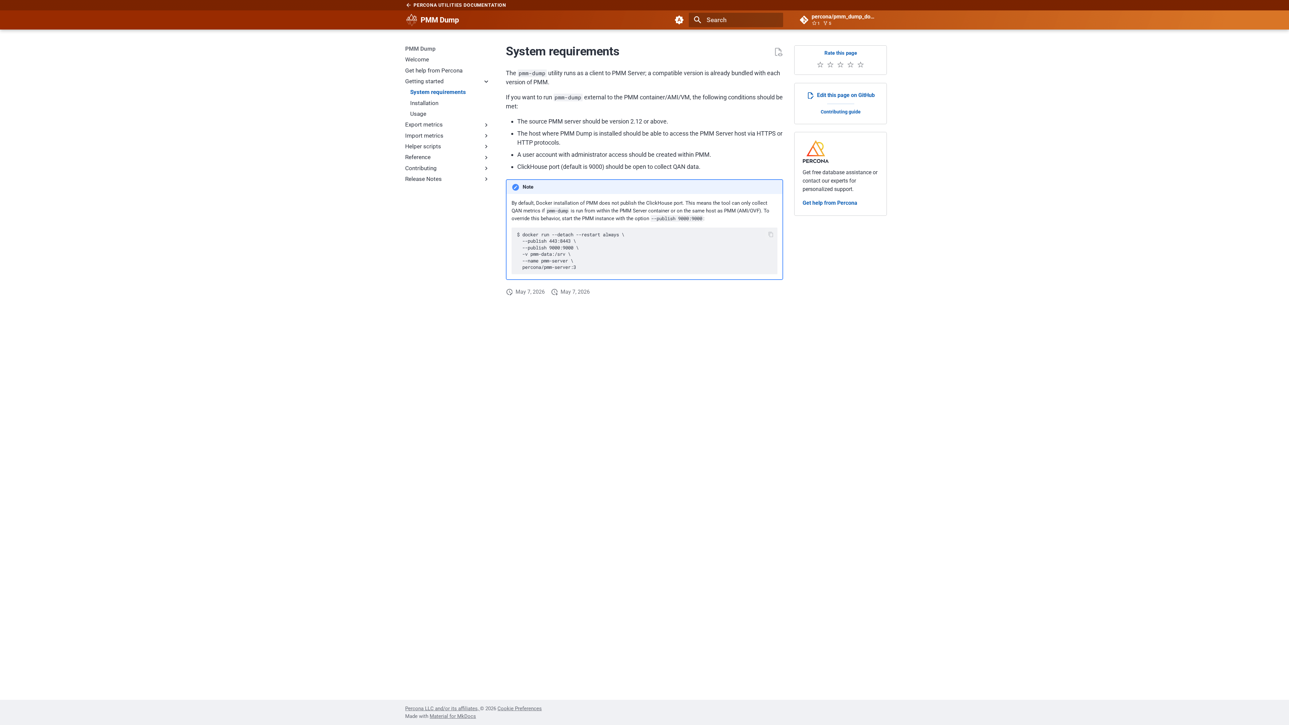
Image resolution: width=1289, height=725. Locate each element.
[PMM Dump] (411, 20)
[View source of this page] (778, 52)
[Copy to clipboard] (771, 234)
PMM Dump (420, 48)
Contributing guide (841, 112)
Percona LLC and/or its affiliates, (442, 709)
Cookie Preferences (519, 709)
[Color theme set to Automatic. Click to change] (679, 20)
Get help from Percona (830, 203)
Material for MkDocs (453, 716)
